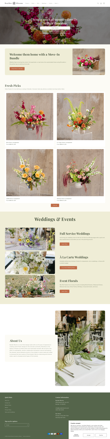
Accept (88, 435)
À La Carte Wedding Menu (68, 267)
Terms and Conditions (10, 412)
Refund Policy (8, 405)
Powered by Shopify (18, 436)
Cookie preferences (26, 436)
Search (6, 407)
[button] (28, 3)
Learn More (64, 244)
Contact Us (7, 402)
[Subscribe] (27, 425)
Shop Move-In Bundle (17, 68)
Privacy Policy (8, 409)
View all (55, 205)
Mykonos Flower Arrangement (64, 198)
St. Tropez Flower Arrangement (64, 142)
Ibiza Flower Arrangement (12, 142)
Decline (101, 435)
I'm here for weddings (55, 31)
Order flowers (55, 28)
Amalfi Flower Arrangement (13, 198)
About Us (7, 400)
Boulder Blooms (11, 436)
